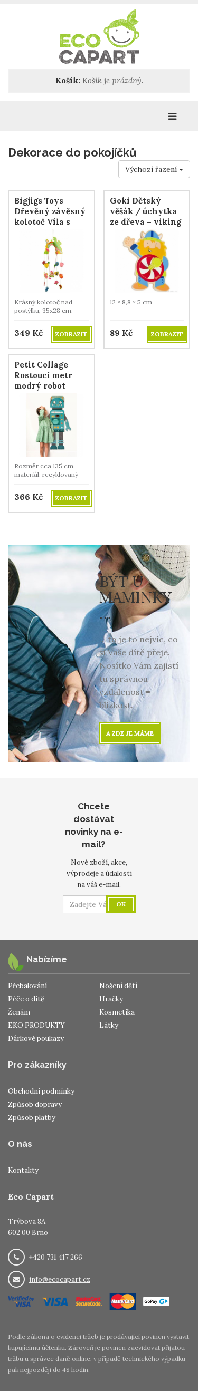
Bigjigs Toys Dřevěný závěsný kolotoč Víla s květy (50, 216)
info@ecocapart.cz (59, 1279)
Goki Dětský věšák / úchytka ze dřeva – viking (145, 211)
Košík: (67, 80)
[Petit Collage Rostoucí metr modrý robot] (51, 424)
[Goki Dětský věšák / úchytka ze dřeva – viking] (147, 260)
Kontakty (23, 1170)
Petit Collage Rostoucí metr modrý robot (43, 375)
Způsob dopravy (35, 1104)
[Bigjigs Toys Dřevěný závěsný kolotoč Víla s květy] (51, 260)
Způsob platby (31, 1117)
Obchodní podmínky (41, 1091)
